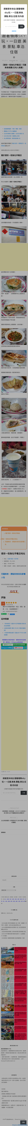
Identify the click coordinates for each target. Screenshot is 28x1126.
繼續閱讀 (14, 31)
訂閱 (21, 26)
